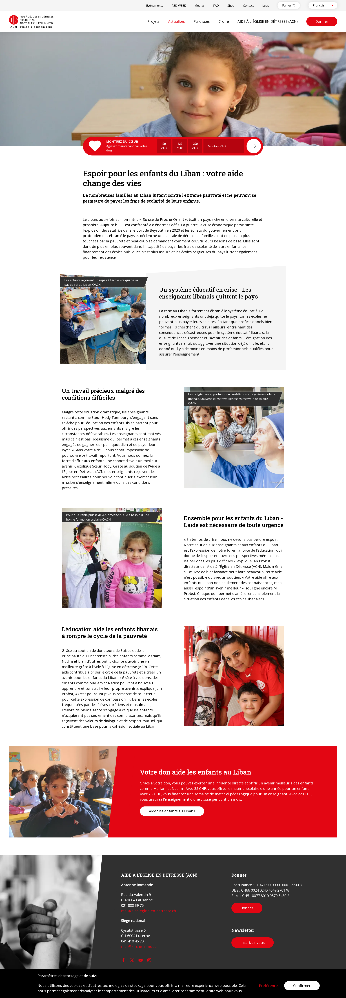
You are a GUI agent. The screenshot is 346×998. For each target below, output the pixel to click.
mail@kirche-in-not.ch (140, 946)
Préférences (269, 985)
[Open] (332, 5)
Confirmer (302, 985)
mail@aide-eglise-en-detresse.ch (148, 910)
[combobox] (320, 5)
